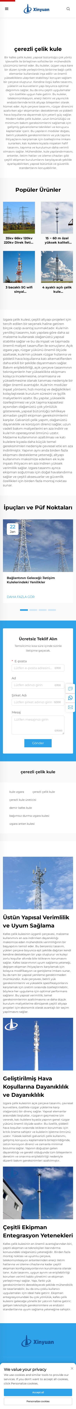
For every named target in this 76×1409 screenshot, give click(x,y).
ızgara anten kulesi (22, 824)
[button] (24, 610)
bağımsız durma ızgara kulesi (29, 816)
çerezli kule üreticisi (22, 800)
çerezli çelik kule (44, 792)
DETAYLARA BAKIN (19, 217)
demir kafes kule (20, 808)
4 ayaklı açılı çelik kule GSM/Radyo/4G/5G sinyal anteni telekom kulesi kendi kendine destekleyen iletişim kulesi (57, 290)
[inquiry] (70, 688)
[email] (70, 707)
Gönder (38, 743)
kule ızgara (16, 792)
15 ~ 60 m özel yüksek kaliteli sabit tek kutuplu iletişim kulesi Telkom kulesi (57, 240)
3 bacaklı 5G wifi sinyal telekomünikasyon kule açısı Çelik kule (19, 290)
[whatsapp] (70, 698)
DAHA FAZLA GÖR (21, 597)
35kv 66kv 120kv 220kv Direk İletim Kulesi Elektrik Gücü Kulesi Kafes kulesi (19, 240)
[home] (37, 8)
